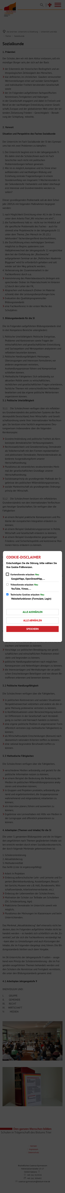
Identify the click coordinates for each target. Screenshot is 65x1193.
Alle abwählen (32, 620)
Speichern (32, 628)
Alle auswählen (32, 612)
